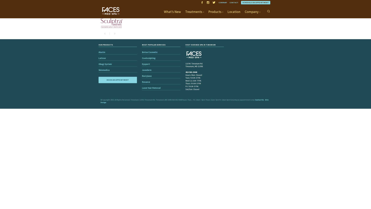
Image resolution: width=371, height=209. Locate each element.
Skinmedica (104, 70)
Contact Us (259, 100)
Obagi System (105, 64)
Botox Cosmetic (150, 52)
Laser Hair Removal (151, 88)
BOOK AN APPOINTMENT (118, 80)
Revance (146, 82)
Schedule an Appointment (255, 2)
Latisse (102, 58)
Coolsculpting (149, 58)
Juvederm (146, 70)
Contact (234, 2)
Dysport (146, 64)
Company (223, 2)
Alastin (102, 52)
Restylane (147, 76)
